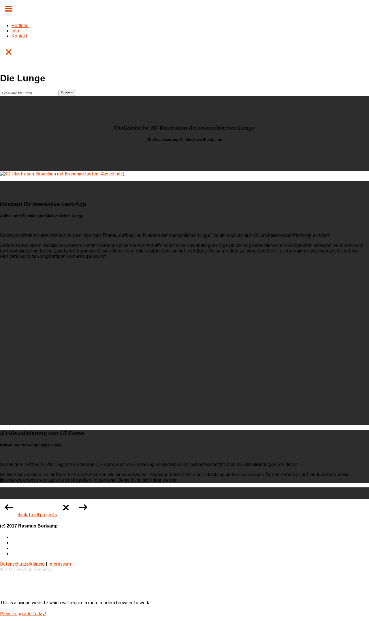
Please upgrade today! (23, 613)
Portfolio (20, 25)
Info (15, 30)
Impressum (59, 564)
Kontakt (19, 35)
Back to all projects (37, 514)
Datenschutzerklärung (22, 564)
